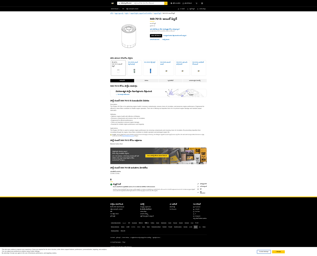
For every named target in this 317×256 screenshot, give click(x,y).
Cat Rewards (173, 209)
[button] (175, 35)
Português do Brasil (156, 227)
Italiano (122, 227)
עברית (192, 223)
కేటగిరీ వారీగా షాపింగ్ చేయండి (117, 207)
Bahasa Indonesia (115, 227)
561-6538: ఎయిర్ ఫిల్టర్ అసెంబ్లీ (133, 63)
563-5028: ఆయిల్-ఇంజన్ (165, 63)
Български (134, 223)
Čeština (152, 223)
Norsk (143, 227)
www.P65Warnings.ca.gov (128, 136)
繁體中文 (147, 223)
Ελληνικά (187, 223)
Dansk (157, 223)
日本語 (127, 227)
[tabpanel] (128, 36)
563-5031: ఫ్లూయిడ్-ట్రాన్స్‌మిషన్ (182, 63)
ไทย (200, 227)
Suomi (169, 223)
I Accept (278, 252)
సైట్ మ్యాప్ (112, 216)
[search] (165, 3)
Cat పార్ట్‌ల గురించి (114, 214)
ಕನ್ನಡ (133, 227)
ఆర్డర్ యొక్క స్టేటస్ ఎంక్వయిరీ (147, 216)
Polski (148, 227)
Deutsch (181, 223)
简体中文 (141, 223)
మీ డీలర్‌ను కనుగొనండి (145, 209)
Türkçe (204, 227)
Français (175, 223)
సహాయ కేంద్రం (143, 211)
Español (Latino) (178, 227)
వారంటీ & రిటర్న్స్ (144, 214)
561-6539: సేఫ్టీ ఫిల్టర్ (149, 62)
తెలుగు (195, 227)
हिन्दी (196, 223)
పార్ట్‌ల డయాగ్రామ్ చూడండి (116, 209)
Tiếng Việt (123, 231)
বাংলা (129, 223)
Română (164, 227)
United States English (116, 223)
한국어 (138, 227)
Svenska (185, 227)
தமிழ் (190, 227)
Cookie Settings (125, 237)
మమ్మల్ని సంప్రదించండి (145, 207)
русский (170, 227)
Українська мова (115, 231)
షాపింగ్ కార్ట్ (172, 207)
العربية (124, 223)
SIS (111, 211)
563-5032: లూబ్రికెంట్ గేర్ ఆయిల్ (198, 63)
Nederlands (163, 223)
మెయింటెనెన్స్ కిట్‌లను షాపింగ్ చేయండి (157, 156)
